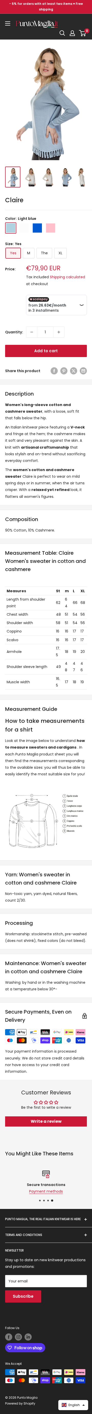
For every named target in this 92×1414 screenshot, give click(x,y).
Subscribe (23, 1296)
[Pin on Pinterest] (63, 370)
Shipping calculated (67, 277)
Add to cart (46, 350)
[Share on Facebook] (54, 370)
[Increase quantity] (58, 332)
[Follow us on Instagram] (18, 1337)
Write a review (46, 1121)
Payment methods (40, 1191)
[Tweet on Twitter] (73, 370)
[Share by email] (83, 370)
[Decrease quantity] (31, 332)
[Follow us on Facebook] (8, 1337)
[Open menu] (7, 23)
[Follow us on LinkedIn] (28, 1337)
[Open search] (62, 33)
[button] (73, 1405)
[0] (82, 33)
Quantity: (14, 332)
